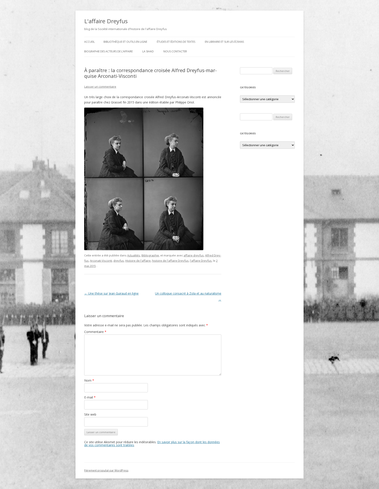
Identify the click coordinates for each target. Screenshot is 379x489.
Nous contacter (175, 51)
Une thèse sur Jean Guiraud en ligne (111, 293)
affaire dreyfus (194, 255)
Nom (89, 380)
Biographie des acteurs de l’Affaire (108, 51)
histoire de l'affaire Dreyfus (170, 261)
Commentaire (95, 332)
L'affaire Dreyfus (106, 21)
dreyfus (118, 261)
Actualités (133, 255)
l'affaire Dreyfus (201, 261)
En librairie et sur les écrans (224, 42)
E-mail (90, 397)
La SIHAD (148, 51)
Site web (90, 414)
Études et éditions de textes (176, 42)
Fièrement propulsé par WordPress (106, 470)
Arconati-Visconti (101, 261)
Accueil (89, 42)
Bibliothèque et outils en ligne (125, 42)
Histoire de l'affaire (138, 261)
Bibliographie (150, 255)
